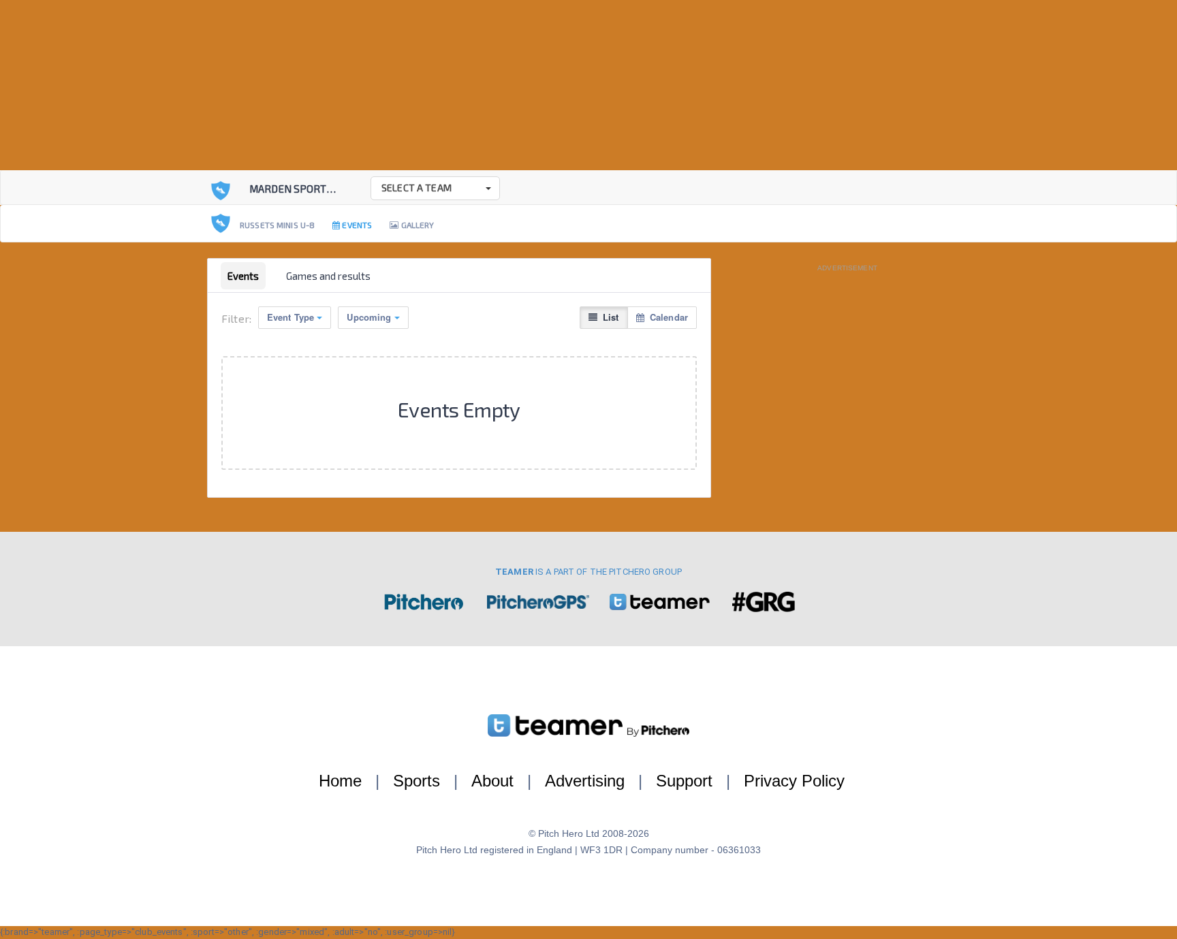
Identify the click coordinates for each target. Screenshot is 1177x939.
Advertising (585, 780)
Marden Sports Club (304, 188)
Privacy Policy (794, 780)
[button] (435, 188)
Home (340, 780)
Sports (416, 780)
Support (684, 780)
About (492, 780)
